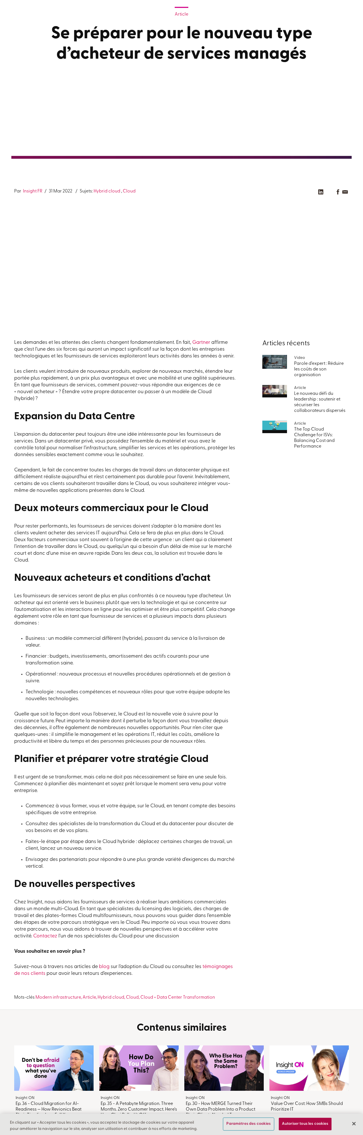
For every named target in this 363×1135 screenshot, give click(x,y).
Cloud (129, 191)
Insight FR (32, 191)
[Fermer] (354, 1123)
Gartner (201, 342)
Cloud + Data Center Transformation (177, 997)
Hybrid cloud (107, 191)
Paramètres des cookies (248, 1124)
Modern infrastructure (58, 997)
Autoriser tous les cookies (305, 1124)
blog (104, 966)
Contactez (45, 936)
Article (181, 14)
